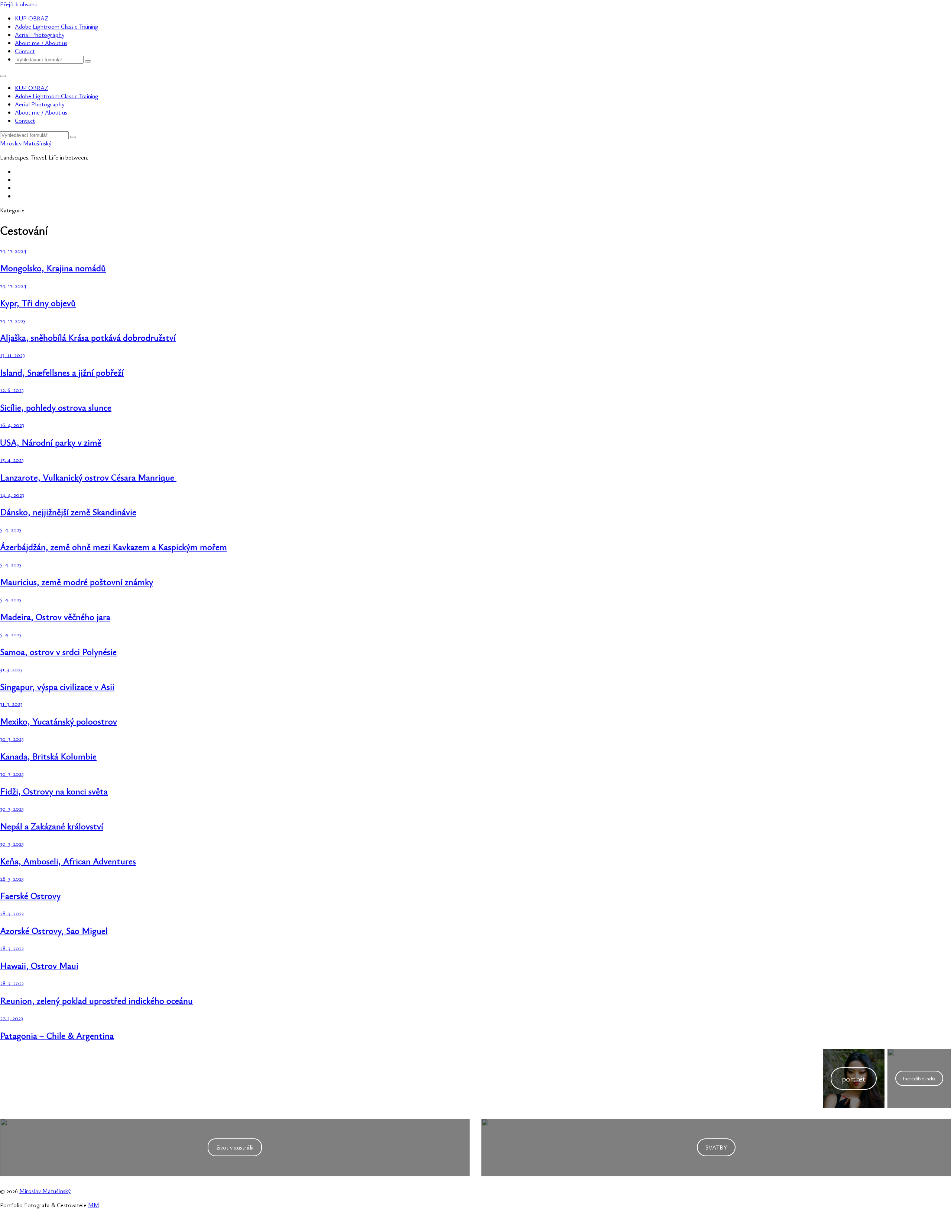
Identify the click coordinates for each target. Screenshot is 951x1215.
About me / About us (41, 43)
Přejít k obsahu (19, 4)
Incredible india (919, 1078)
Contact (25, 51)
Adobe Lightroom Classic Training (56, 26)
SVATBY (716, 1147)
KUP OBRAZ (31, 18)
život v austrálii (235, 1147)
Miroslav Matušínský (25, 143)
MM (93, 1205)
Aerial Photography (39, 34)
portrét (854, 1078)
